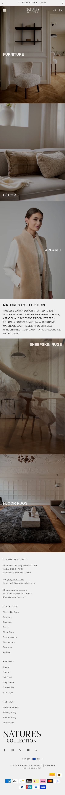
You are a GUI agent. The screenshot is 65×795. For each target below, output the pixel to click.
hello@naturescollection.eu (22, 583)
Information (8, 722)
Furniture (7, 617)
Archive (6, 652)
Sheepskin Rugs (11, 612)
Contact (6, 672)
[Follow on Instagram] (12, 750)
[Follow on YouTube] (28, 750)
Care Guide (8, 687)
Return (6, 667)
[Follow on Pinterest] (20, 750)
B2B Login (8, 692)
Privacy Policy (9, 712)
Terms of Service (11, 707)
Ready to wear (10, 637)
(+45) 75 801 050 (15, 579)
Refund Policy (9, 717)
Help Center (9, 682)
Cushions (7, 622)
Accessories (9, 642)
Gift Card (7, 677)
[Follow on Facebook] (4, 750)
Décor (6, 627)
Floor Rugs (8, 632)
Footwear (7, 647)
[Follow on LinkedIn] (35, 750)
